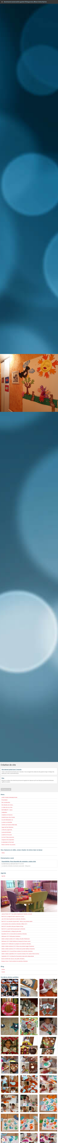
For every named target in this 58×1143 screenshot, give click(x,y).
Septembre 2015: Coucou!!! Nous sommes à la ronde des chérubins (17, 951)
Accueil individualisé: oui (7, 819)
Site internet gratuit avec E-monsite (11, 769)
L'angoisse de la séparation (8, 839)
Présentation (5, 800)
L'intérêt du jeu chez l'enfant (8, 817)
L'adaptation (4, 812)
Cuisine (3, 972)
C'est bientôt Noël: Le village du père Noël (11, 931)
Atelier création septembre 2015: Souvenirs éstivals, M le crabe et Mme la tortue (20, 953)
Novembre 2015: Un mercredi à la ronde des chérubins (14, 933)
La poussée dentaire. (6, 832)
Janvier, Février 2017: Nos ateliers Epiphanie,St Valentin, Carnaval (17, 914)
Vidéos (3, 852)
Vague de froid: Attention (7, 827)
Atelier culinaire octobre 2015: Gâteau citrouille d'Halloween (16, 938)
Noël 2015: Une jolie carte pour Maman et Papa (12, 926)
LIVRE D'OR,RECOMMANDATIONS (9, 797)
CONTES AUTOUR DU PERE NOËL (9, 824)
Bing (3, 778)
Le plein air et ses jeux (7, 834)
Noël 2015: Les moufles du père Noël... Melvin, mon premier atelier (17, 921)
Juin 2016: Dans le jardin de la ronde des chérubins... (14, 919)
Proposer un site (6, 789)
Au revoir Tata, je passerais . (8, 837)
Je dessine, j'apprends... (7, 829)
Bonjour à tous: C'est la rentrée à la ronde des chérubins (15, 961)
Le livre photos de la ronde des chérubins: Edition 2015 (14, 924)
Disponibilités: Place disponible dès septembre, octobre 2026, (19, 861)
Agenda (3, 876)
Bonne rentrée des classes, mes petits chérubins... (13, 958)
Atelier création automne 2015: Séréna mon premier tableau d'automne (18, 948)
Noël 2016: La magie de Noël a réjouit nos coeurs (13, 916)
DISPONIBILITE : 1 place (7, 809)
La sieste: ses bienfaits (7, 822)
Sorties (3, 969)
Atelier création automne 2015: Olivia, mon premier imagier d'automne (18, 946)
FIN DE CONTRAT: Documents (8, 844)
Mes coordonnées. (6, 802)
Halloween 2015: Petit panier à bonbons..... (11, 936)
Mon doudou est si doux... (7, 805)
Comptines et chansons (7, 814)
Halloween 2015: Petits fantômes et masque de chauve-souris (16, 941)
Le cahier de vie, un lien (7, 807)
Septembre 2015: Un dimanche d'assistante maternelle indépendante (18, 956)
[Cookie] (3, 1140)
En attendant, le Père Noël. (8, 842)
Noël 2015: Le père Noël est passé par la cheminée (13, 929)
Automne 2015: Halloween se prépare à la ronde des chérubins (16, 943)
